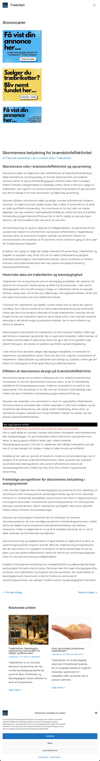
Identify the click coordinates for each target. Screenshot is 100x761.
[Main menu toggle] (94, 5)
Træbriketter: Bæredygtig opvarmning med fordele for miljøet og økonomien (40, 428)
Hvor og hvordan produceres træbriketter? (68, 649)
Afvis (50, 743)
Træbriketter (64, 158)
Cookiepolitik (43, 757)
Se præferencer (50, 750)
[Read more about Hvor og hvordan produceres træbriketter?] (72, 629)
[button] (96, 713)
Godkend (50, 736)
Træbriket (17, 5)
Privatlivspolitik (54, 757)
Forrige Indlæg (12, 592)
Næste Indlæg (87, 592)
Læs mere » (15, 689)
